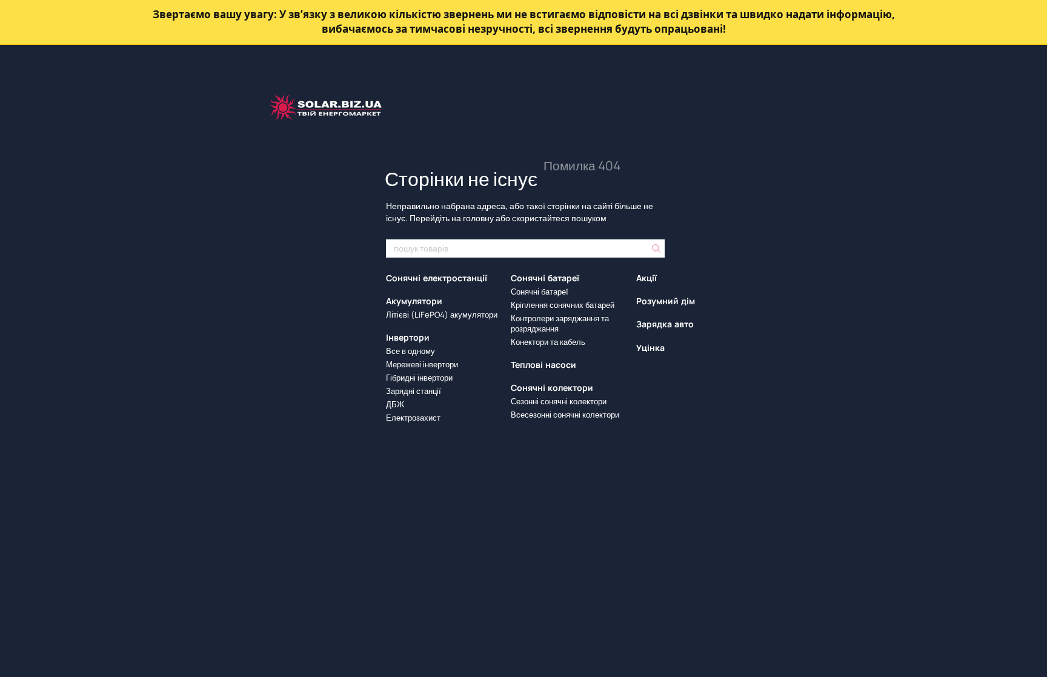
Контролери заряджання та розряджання (560, 323)
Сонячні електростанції (436, 278)
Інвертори (408, 337)
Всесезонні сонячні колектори (565, 414)
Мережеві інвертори (422, 364)
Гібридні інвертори (419, 377)
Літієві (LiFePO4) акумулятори (441, 314)
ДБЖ (395, 404)
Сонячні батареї (545, 278)
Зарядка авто (665, 324)
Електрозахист (413, 417)
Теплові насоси (543, 365)
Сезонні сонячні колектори (559, 401)
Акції (646, 278)
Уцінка (650, 348)
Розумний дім (665, 301)
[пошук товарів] (655, 248)
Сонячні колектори (552, 388)
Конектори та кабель (548, 341)
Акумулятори (414, 301)
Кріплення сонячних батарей (562, 304)
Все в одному (410, 350)
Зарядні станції (413, 390)
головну (478, 218)
